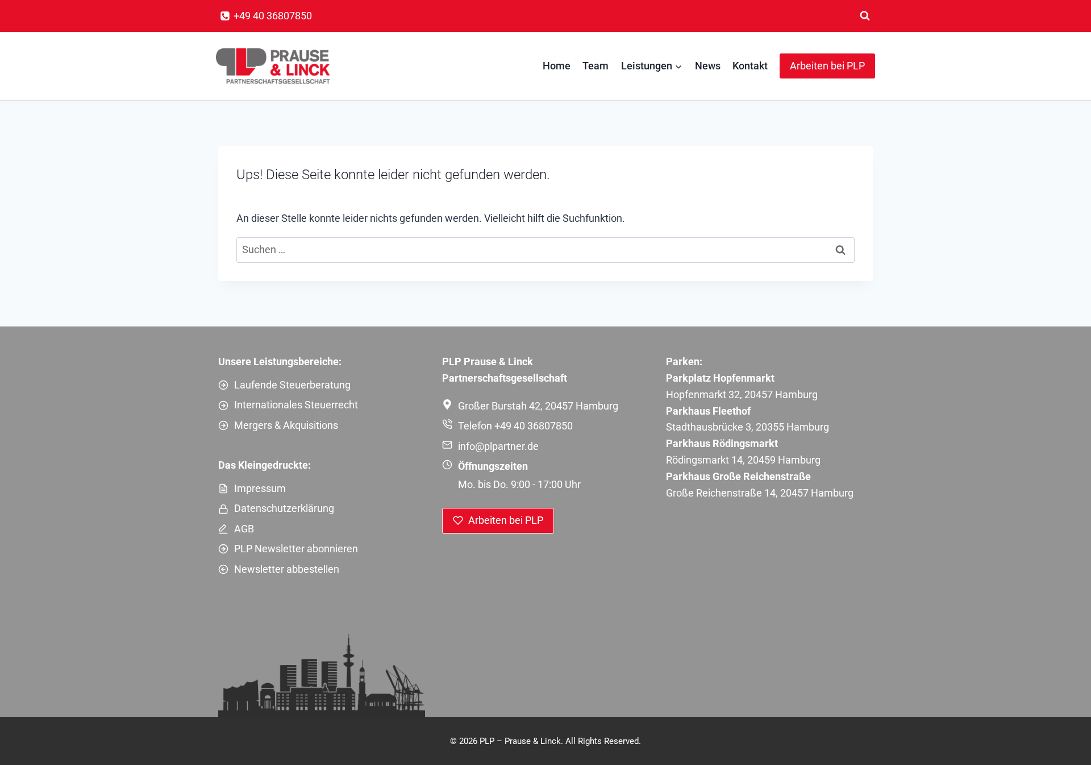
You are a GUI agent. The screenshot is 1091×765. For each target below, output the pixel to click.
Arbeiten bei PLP (827, 66)
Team (595, 66)
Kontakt (750, 66)
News (708, 66)
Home (557, 66)
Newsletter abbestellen (286, 569)
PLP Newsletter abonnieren (296, 549)
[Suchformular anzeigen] (865, 16)
